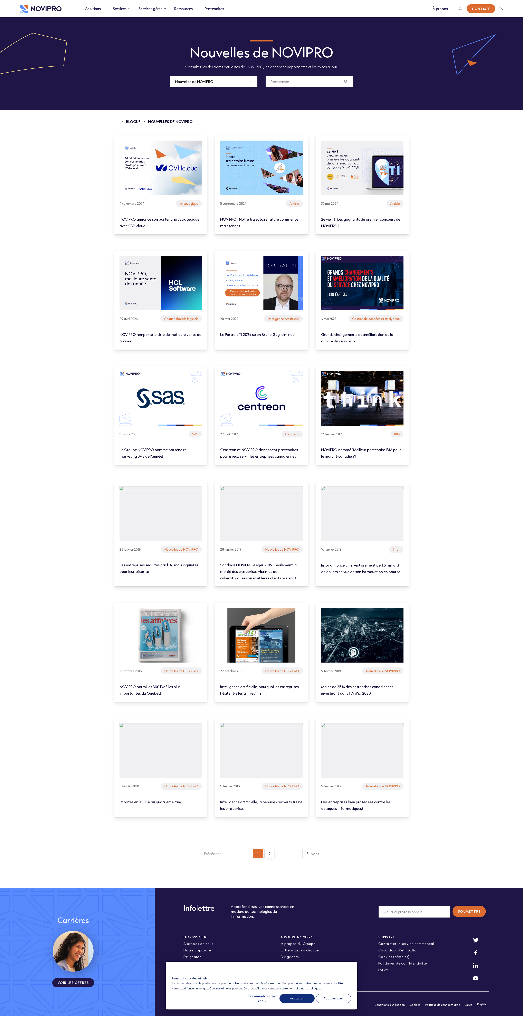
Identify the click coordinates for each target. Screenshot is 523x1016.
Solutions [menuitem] (93, 8)
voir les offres (73, 982)
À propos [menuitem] (440, 8)
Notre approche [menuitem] (197, 950)
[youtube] (475, 978)
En (501, 8)
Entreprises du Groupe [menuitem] (300, 950)
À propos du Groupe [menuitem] (298, 943)
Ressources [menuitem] (183, 8)
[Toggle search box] (460, 8)
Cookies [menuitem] (415, 1005)
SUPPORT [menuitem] (386, 937)
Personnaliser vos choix (262, 998)
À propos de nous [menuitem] (198, 943)
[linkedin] (475, 965)
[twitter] (475, 940)
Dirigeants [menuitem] (192, 957)
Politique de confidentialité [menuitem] (442, 1005)
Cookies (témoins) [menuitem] (394, 957)
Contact (481, 9)
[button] (212, 853)
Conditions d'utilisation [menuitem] (398, 950)
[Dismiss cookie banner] (349, 970)
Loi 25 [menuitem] (383, 970)
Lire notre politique (308, 988)
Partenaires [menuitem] (214, 8)
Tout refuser (333, 998)
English (481, 1004)
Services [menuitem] (119, 8)
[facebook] (475, 953)
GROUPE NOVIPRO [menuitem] (297, 937)
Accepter (297, 998)
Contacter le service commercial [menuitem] (406, 943)
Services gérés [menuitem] (150, 8)
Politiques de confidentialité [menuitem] (402, 963)
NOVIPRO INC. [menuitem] (196, 937)
